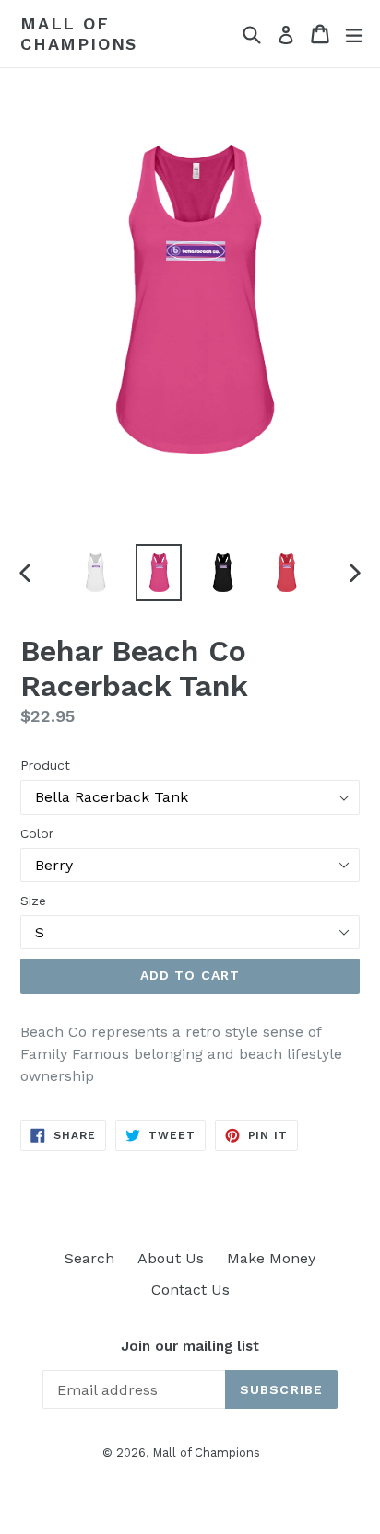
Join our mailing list (190, 1346)
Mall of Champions (78, 33)
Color (36, 833)
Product (45, 765)
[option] (94, 573)
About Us (170, 1258)
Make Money (271, 1258)
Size (33, 900)
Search (89, 1258)
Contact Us (190, 1289)
